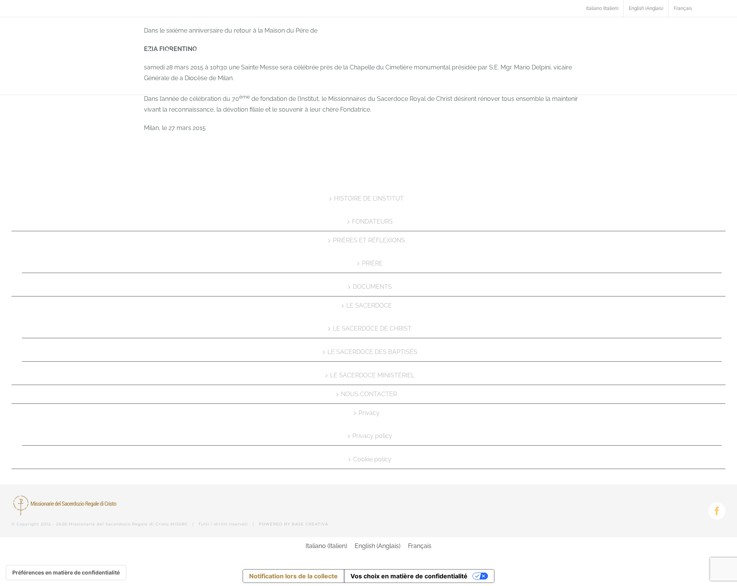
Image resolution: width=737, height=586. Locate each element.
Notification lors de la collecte (293, 576)
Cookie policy (372, 459)
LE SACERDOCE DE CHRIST (372, 328)
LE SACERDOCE (369, 305)
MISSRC (179, 524)
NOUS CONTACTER (369, 394)
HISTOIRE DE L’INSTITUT (369, 198)
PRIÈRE (372, 263)
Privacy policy (372, 436)
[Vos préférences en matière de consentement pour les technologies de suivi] (66, 572)
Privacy (369, 412)
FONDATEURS (372, 221)
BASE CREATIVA (310, 524)
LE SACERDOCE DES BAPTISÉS (372, 352)
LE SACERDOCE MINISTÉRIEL (372, 375)
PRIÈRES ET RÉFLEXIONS (369, 240)
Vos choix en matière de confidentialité (409, 576)
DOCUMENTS (372, 286)
